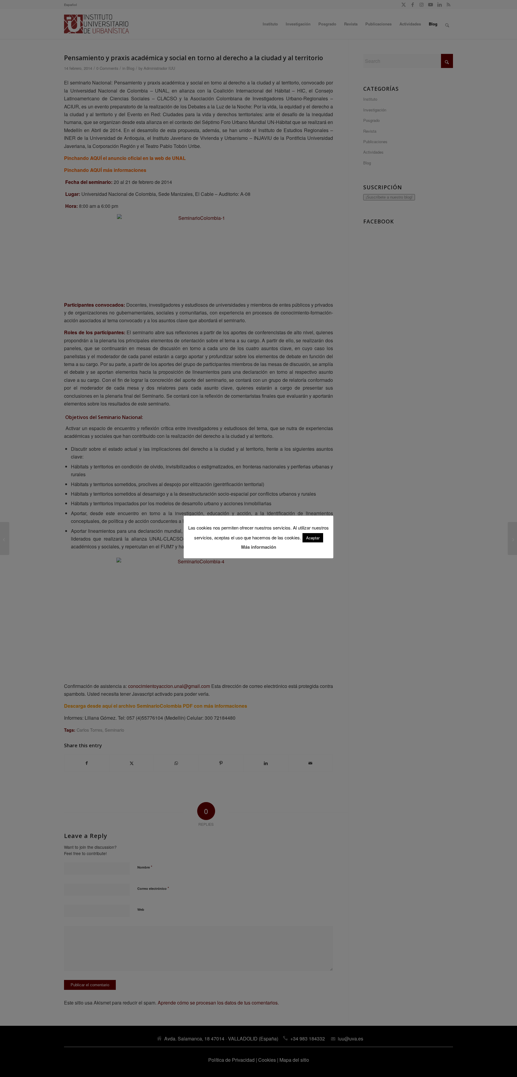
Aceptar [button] (313, 538)
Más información (258, 547)
